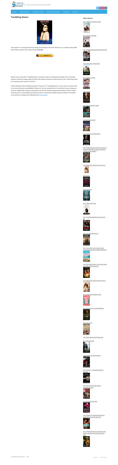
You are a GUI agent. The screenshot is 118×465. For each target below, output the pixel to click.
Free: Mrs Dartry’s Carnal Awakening (93, 308)
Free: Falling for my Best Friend (92, 21)
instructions (43, 95)
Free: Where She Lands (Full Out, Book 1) (94, 165)
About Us (75, 12)
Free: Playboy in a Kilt (89, 77)
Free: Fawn (86, 175)
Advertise (66, 12)
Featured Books (24, 12)
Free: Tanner (86, 91)
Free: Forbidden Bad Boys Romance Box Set (94, 218)
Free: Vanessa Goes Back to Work (92, 294)
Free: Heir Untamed (88, 341)
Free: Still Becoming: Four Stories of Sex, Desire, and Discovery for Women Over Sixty (94, 433)
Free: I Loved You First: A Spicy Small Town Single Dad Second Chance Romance (95, 249)
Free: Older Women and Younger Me (93, 337)
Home (14, 12)
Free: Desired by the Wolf (90, 401)
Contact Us (95, 457)
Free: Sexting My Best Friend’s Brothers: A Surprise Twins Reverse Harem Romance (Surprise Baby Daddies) (95, 149)
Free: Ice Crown (87, 189)
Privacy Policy (103, 457)
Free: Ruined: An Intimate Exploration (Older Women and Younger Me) (94, 416)
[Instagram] (106, 8)
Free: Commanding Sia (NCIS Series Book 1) (95, 49)
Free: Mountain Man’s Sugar (91, 105)
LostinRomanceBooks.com (18, 456)
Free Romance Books (53, 12)
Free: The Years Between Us (90, 233)
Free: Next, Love (87, 323)
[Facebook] (100, 8)
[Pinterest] (103, 8)
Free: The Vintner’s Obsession (91, 63)
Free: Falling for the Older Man (91, 134)
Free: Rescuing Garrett (89, 120)
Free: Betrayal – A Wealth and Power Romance (93, 371)
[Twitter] (97, 8)
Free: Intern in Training (89, 35)
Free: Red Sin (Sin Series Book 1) (92, 355)
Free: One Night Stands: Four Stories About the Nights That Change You (95, 265)
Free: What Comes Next (89, 203)
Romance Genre (38, 12)
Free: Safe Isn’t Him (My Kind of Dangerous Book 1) (92, 386)
